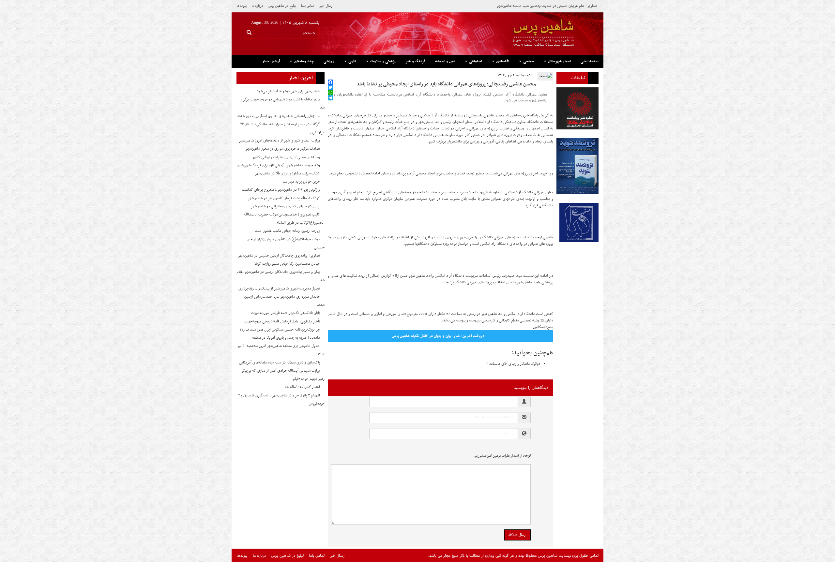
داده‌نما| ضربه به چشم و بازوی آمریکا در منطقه (286, 337)
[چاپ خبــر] (330, 75)
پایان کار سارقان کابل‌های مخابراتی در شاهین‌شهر (285, 206)
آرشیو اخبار (271, 61)
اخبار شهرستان (559, 61)
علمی (351, 61)
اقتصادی (502, 61)
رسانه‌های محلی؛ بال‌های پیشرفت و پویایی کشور (286, 157)
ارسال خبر (326, 6)
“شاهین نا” (513, 115)
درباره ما (257, 6)
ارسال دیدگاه (517, 535)
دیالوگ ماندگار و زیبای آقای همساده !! (513, 364)
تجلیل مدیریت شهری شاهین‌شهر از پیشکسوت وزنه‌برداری (279, 288)
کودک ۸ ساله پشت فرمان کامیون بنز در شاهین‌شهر (284, 198)
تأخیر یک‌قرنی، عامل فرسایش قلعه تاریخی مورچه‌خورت (282, 321)
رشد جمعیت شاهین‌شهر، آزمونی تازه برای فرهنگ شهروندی (278, 165)
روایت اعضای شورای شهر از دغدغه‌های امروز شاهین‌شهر (279, 140)
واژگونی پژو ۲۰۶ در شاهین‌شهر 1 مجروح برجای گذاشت (281, 189)
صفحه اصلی (590, 61)
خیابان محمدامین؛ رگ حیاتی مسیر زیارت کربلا (287, 263)
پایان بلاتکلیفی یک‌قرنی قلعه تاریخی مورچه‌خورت (285, 313)
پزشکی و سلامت (382, 61)
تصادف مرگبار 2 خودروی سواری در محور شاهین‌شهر (282, 148)
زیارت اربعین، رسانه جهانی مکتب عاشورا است (287, 231)
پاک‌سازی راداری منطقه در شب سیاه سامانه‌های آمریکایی (279, 362)
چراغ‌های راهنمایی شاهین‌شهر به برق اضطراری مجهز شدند (278, 116)
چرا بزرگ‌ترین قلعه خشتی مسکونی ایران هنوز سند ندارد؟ (280, 329)
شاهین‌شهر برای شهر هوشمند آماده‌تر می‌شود (288, 91)
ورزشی (329, 61)
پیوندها (241, 6)
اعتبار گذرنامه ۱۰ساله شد (302, 387)
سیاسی (528, 61)
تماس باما (307, 6)
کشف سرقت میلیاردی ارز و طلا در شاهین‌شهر (287, 173)
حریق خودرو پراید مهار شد (301, 181)
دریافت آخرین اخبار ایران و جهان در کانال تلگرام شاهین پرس (438, 336)
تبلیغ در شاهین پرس (282, 6)
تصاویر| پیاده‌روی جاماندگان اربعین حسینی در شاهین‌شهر (279, 255)
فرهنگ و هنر (415, 61)
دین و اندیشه (445, 61)
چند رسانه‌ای (303, 61)
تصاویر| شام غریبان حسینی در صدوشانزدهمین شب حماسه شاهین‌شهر (546, 6)
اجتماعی (475, 61)
